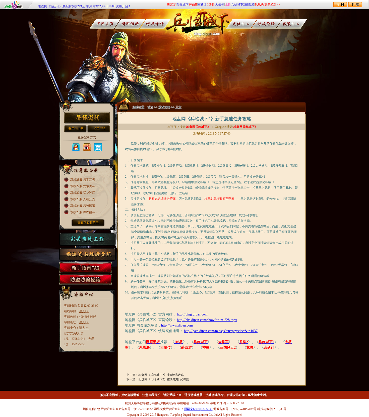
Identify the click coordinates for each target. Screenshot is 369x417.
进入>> (84, 311)
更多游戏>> (272, 4)
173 (98, 147)
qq (76, 147)
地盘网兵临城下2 (197, 127)
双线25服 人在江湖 (82, 199)
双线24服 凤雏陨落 (82, 205)
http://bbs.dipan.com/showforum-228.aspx (207, 320)
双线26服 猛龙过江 (82, 192)
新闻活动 (129, 24)
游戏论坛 (272, 24)
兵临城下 (182, 4)
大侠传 (219, 4)
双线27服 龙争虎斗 (82, 186)
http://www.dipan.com (177, 325)
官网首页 (103, 24)
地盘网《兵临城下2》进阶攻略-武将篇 (163, 379)
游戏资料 (156, 24)
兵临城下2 (238, 4)
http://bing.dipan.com (192, 314)
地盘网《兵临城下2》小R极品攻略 (161, 375)
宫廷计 (202, 4)
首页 (150, 107)
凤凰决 (259, 4)
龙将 (228, 4)
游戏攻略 (164, 107)
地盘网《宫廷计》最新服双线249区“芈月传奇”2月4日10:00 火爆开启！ (84, 4)
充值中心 (245, 24)
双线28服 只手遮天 (82, 179)
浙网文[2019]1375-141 (198, 409)
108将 (211, 4)
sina (87, 147)
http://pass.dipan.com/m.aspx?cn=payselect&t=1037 (221, 331)
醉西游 (249, 4)
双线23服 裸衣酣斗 (82, 212)
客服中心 (298, 24)
